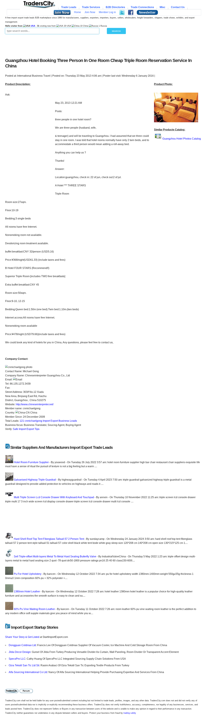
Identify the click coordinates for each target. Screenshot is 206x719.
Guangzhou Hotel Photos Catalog (181, 138)
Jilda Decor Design (20, 652)
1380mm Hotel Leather (27, 591)
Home (77, 12)
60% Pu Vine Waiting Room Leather (34, 609)
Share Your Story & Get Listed (22, 637)
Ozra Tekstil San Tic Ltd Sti (24, 665)
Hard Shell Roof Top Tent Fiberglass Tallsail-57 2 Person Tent (49, 539)
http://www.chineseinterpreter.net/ (34, 404)
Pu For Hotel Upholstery (27, 574)
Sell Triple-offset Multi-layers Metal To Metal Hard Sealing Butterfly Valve (55, 556)
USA (33, 26)
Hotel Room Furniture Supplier (31, 462)
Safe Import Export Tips (26, 429)
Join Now (89, 12)
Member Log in (107, 12)
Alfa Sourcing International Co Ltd (28, 672)
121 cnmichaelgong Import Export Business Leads (48, 420)
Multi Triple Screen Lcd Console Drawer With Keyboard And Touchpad (54, 497)
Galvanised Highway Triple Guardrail (35, 479)
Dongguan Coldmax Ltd (22, 645)
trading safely (129, 713)
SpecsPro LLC (17, 658)
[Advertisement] (83, 45)
